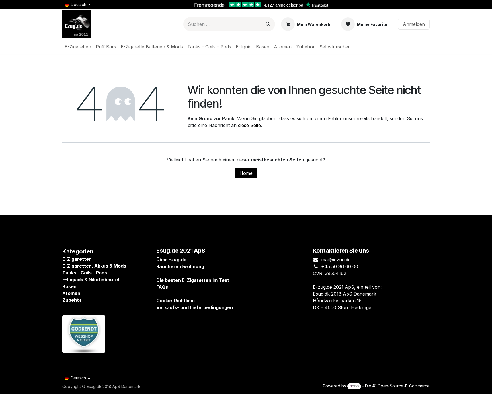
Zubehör (72, 300)
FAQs (162, 287)
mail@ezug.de (336, 259)
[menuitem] (77, 46)
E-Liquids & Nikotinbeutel (90, 279)
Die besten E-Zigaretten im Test (192, 280)
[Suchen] (268, 24)
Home (246, 173)
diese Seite (249, 125)
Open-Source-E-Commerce (404, 385)
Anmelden (414, 24)
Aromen (71, 293)
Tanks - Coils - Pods (84, 273)
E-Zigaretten (77, 259)
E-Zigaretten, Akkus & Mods (94, 266)
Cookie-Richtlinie (175, 300)
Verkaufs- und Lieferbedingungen (194, 307)
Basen (69, 286)
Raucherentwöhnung (180, 266)
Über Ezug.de (171, 259)
